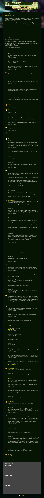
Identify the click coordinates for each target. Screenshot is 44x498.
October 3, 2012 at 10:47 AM (12, 154)
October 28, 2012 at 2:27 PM (12, 428)
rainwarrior (9, 77)
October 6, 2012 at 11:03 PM (12, 323)
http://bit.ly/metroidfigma (11, 329)
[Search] (40, 2)
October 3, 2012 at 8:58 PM (12, 248)
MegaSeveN (9, 138)
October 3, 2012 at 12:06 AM (12, 102)
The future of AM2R (8, 475)
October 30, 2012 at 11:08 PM (12, 433)
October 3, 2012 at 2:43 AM (12, 124)
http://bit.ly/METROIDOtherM (12, 364)
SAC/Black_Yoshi (10, 401)
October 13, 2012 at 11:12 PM (12, 386)
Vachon (9, 414)
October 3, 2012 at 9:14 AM (12, 136)
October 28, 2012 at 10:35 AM (12, 423)
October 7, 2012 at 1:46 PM (12, 340)
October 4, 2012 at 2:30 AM (12, 261)
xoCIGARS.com (10, 325)
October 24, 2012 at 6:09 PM (12, 412)
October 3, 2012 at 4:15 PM (12, 197)
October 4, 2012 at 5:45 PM (12, 286)
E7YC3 (9, 104)
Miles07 (9, 378)
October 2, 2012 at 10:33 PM (12, 75)
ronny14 (9, 447)
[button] (38, 14)
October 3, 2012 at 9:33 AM (12, 147)
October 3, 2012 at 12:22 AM (12, 112)
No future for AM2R (8, 465)
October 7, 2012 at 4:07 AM (12, 330)
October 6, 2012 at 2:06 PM (12, 316)
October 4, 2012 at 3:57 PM (12, 281)
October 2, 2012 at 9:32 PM (12, 69)
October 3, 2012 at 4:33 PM (12, 213)
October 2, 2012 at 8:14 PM (12, 57)
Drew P (9, 354)
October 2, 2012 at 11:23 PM (12, 93)
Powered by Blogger (22, 495)
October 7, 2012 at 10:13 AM (12, 335)
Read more (37, 472)
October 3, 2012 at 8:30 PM (12, 242)
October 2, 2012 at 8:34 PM (12, 62)
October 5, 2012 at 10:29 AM (12, 310)
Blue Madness (10, 132)
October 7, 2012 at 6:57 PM (12, 351)
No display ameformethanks (12, 368)
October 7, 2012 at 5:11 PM (12, 345)
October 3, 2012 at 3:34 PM (12, 167)
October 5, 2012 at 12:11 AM (12, 303)
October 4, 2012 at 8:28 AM (12, 270)
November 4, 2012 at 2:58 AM (12, 451)
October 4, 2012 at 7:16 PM (12, 292)
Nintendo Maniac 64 (11, 200)
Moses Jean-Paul (10, 71)
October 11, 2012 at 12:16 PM (12, 365)
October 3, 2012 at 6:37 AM (12, 130)
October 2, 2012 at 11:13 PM (12, 83)
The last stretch (7, 485)
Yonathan (9, 305)
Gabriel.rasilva (10, 295)
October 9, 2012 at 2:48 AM (12, 357)
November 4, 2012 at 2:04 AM (12, 445)
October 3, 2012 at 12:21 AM (12, 107)
